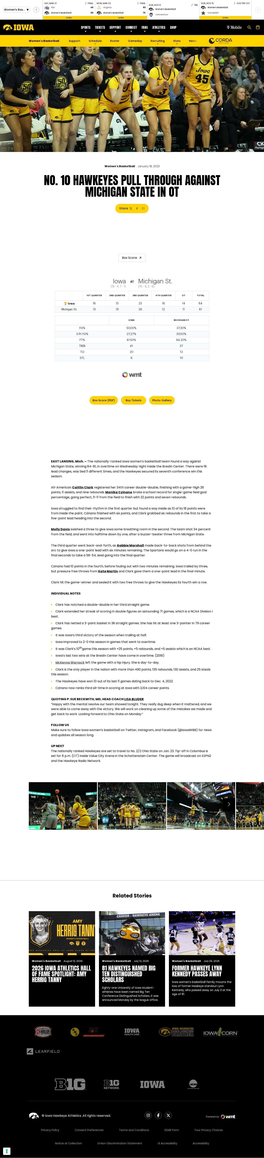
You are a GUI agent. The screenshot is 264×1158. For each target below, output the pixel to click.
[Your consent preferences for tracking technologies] (6, 1151)
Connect (131, 27)
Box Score (129, 258)
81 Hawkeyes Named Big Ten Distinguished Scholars (129, 974)
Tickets (100, 27)
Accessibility (201, 1143)
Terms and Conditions (134, 1130)
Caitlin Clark (82, 487)
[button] (36, 10)
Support (115, 27)
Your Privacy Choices (208, 1130)
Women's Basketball (120, 166)
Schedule (95, 41)
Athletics (158, 27)
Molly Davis (60, 529)
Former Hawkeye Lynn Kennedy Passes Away (197, 971)
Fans (145, 27)
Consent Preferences (89, 1130)
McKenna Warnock (69, 662)
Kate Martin (108, 571)
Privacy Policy (50, 1130)
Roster (114, 41)
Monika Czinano (118, 492)
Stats (177, 41)
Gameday (135, 41)
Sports (85, 27)
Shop (173, 27)
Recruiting (158, 41)
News (193, 41)
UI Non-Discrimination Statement (119, 1143)
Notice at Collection (68, 1143)
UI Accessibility (167, 1143)
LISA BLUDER (134, 699)
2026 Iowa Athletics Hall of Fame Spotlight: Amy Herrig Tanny (61, 974)
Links (69, 17)
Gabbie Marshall (130, 545)
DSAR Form (171, 1130)
